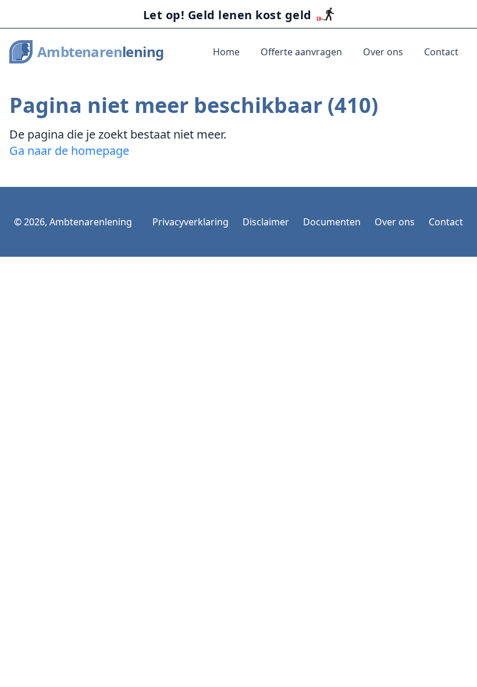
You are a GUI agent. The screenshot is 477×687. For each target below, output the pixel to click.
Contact (441, 51)
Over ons (383, 51)
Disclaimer (266, 221)
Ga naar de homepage (69, 150)
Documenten (332, 221)
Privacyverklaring (190, 221)
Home (226, 51)
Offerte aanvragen (301, 51)
